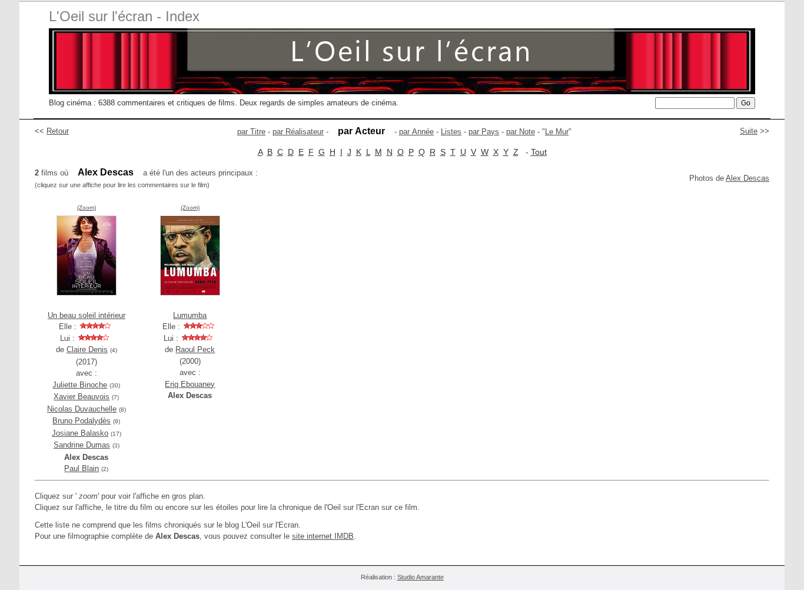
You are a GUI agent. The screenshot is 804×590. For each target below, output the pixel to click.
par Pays (484, 131)
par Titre (251, 131)
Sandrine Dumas (82, 444)
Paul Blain (81, 468)
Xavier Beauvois (81, 396)
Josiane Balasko (80, 433)
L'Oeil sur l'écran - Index (124, 16)
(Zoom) (86, 207)
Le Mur (557, 131)
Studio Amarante (420, 577)
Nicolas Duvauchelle (82, 409)
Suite (749, 131)
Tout (539, 152)
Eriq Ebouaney (190, 384)
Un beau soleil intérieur (86, 315)
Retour (57, 131)
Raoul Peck (195, 349)
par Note (520, 131)
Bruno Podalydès (81, 420)
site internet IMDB (323, 536)
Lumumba (190, 315)
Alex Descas (747, 178)
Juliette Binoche (79, 384)
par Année (416, 131)
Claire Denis (87, 349)
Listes (451, 131)
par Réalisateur (298, 131)
